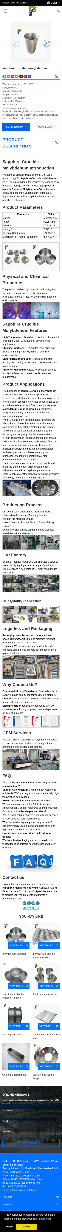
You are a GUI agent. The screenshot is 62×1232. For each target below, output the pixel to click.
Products (7, 1197)
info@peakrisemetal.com (14, 3)
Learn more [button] (45, 1219)
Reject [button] (9, 1226)
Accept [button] (26, 1226)
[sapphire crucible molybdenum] (4, 76)
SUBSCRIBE (29, 1142)
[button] (46, 42)
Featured (7, 1204)
